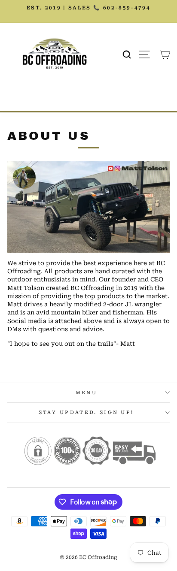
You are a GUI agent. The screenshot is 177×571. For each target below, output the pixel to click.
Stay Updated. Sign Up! (86, 412)
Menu (86, 393)
